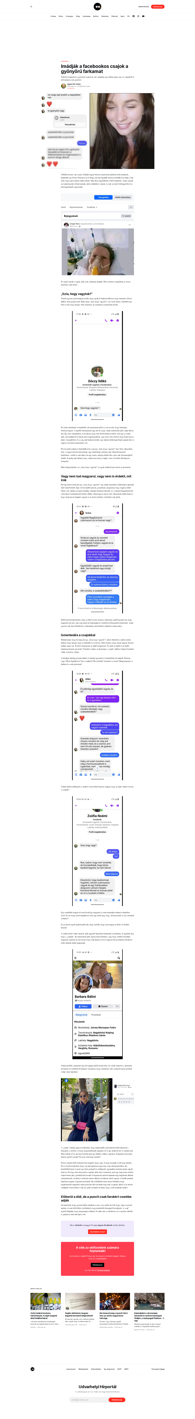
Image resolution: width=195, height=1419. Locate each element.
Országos (69, 16)
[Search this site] (31, 6)
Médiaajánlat (83, 1369)
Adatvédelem (96, 1369)
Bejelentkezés (144, 7)
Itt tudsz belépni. (104, 1270)
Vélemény (105, 16)
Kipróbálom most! (97, 1232)
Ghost (162, 1369)
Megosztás (72, 88)
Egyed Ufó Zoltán (74, 84)
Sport (123, 16)
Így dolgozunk (109, 1369)
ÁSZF (119, 1369)
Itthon (61, 16)
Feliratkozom (97, 1265)
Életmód (115, 16)
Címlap (53, 16)
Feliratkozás (157, 7)
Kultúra (95, 16)
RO (128, 16)
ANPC (126, 1369)
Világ (78, 16)
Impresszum (71, 1369)
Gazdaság (86, 16)
